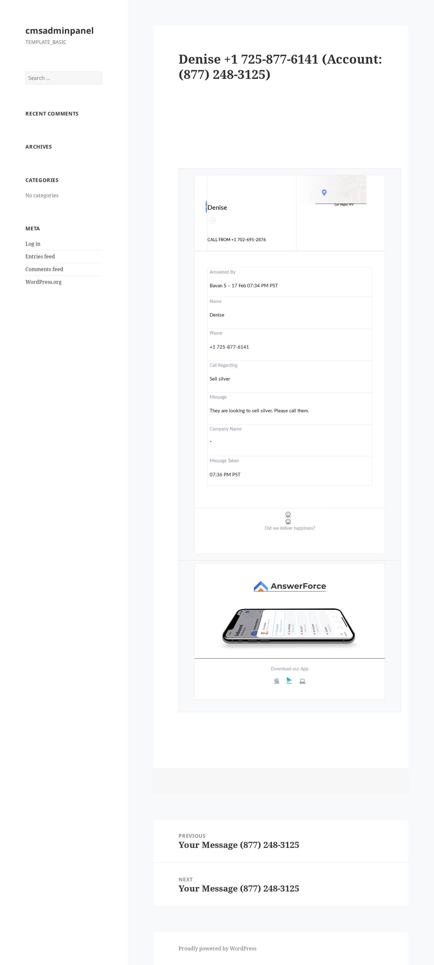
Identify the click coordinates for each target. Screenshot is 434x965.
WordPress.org (43, 281)
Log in (32, 243)
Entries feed (40, 256)
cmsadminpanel (59, 30)
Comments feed (44, 269)
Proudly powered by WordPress (217, 948)
